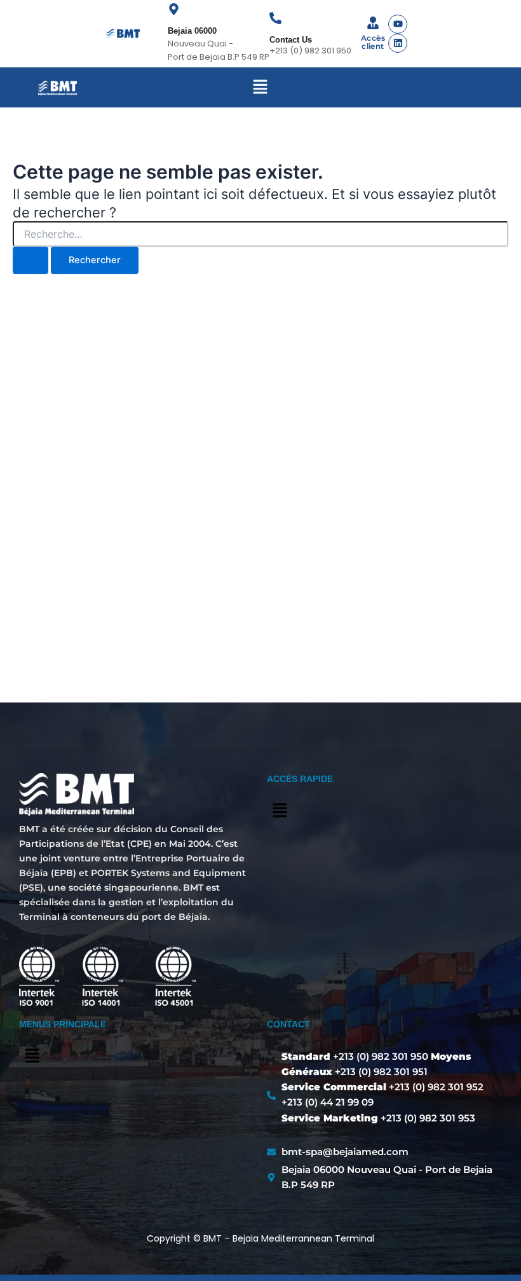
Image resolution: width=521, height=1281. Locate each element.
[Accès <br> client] (373, 24)
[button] (260, 87)
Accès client (373, 42)
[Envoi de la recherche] (30, 260)
